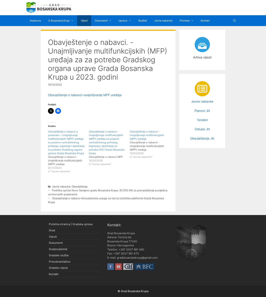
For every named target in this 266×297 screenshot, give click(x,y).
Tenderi (202, 120)
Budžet (142, 20)
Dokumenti (101, 20)
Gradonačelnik (58, 249)
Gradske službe (59, 255)
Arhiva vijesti (202, 57)
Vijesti (84, 20)
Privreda (185, 20)
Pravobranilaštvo (59, 261)
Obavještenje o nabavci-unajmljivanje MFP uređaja (85, 95)
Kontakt (205, 20)
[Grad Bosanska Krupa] (48, 7)
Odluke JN (202, 129)
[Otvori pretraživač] (234, 20)
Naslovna (35, 20)
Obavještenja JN (202, 138)
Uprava (123, 20)
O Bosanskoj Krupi (59, 20)
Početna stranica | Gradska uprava (70, 224)
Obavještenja (79, 186)
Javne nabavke (163, 20)
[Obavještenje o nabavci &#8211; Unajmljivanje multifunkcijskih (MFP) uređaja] (150, 144)
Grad (52, 230)
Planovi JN (202, 111)
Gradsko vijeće (58, 267)
